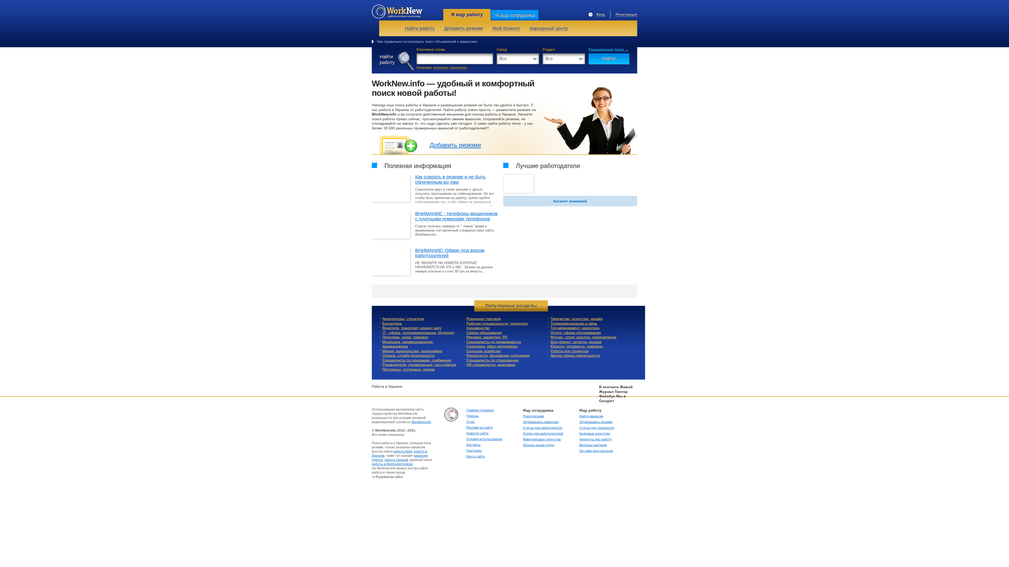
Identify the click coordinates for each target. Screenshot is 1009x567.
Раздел (549, 49)
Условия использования (484, 439)
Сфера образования (484, 332)
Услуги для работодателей (543, 433)
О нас (470, 422)
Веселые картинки (593, 445)
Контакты (473, 445)
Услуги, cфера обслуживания (575, 332)
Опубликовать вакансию (541, 422)
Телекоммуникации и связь (573, 323)
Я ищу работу (467, 14)
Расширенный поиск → (609, 49)
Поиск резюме (533, 416)
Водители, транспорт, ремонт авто (411, 328)
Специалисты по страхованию (492, 360)
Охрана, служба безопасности (408, 355)
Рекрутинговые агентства (542, 439)
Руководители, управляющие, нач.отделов (419, 365)
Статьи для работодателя (542, 428)
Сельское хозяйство (483, 351)
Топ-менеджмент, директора (574, 328)
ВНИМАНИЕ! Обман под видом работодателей (449, 253)
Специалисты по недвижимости (493, 342)
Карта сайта (475, 456)
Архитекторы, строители (403, 319)
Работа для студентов (569, 351)
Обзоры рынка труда (538, 445)
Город (502, 49)
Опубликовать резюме (595, 422)
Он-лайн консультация (596, 451)
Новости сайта (477, 433)
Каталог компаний (570, 201)
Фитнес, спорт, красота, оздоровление (583, 337)
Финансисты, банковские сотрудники (498, 355)
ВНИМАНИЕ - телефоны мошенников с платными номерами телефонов (456, 216)
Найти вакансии (591, 416)
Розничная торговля (483, 319)
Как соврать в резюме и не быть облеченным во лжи (450, 179)
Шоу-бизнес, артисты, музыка (575, 342)
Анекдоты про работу (595, 439)
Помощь (472, 416)
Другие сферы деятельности (575, 355)
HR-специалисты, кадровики (490, 365)
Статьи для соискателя (596, 428)
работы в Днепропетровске (392, 464)
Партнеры (474, 451)
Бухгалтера (392, 323)
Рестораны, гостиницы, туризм (408, 369)
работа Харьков (396, 460)
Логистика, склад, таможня (405, 337)
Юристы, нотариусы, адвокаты (576, 346)
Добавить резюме (455, 145)
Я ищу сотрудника (515, 15)
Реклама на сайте (479, 427)
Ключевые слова (430, 49)
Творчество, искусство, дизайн (576, 319)
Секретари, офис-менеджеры (492, 346)
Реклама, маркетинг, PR (486, 337)
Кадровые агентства (594, 433)
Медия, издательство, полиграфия (412, 351)
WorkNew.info (421, 422)
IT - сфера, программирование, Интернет (418, 332)
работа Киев (403, 451)
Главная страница (480, 410)
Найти (609, 58)
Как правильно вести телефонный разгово (413, 41)
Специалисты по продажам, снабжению (416, 360)
